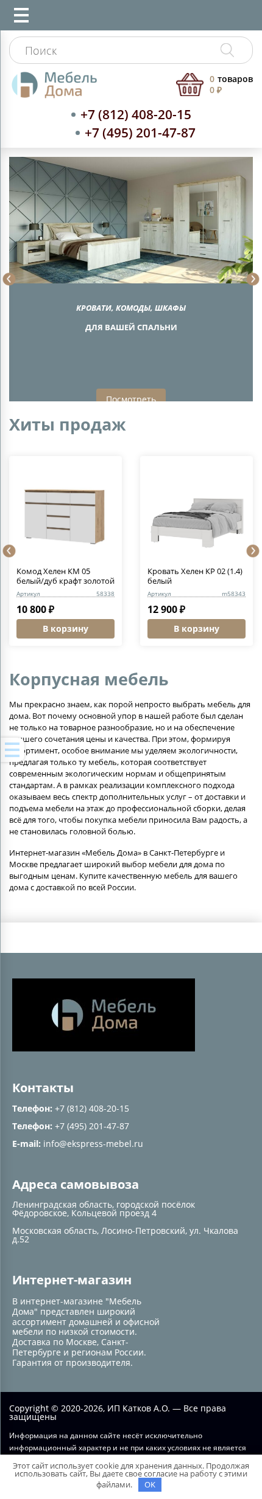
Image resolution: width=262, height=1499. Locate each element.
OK (149, 1484)
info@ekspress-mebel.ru (93, 1143)
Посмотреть (131, 399)
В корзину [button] (65, 628)
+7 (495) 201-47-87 (140, 132)
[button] (9, 279)
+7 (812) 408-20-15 (135, 114)
